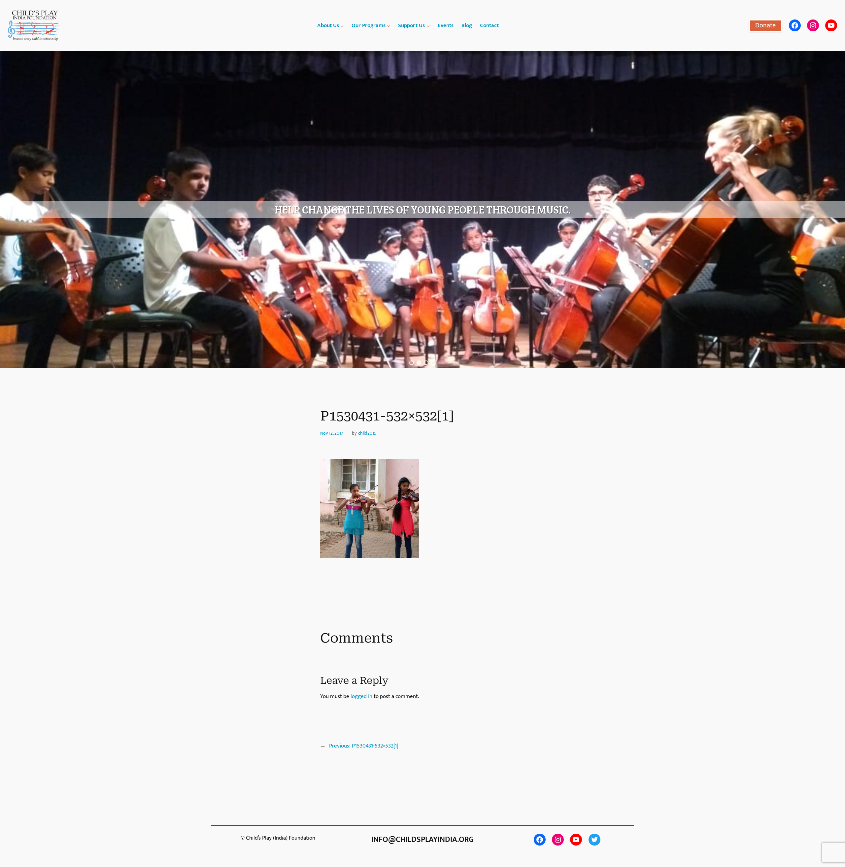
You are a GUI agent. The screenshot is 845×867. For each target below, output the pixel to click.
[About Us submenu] (342, 25)
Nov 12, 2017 (331, 433)
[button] (411, 362)
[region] (422, 209)
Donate (765, 25)
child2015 (367, 433)
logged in (361, 696)
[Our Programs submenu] (388, 25)
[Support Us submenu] (428, 25)
